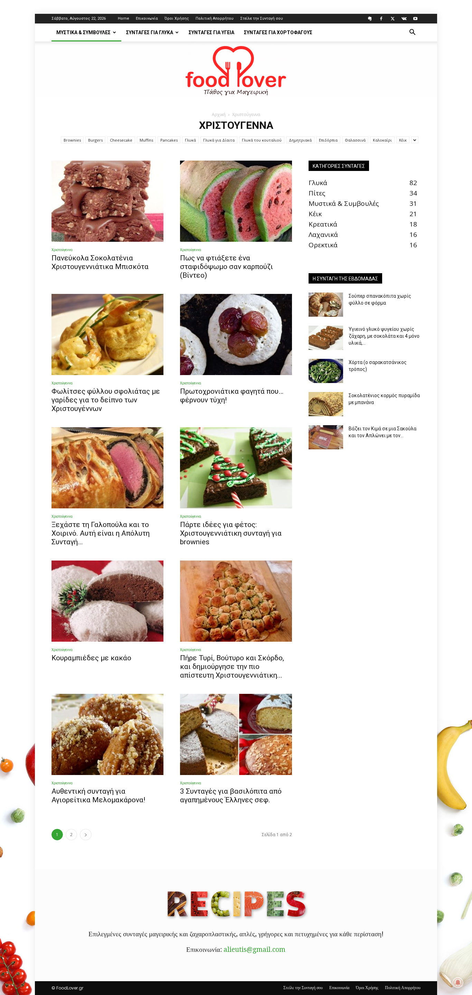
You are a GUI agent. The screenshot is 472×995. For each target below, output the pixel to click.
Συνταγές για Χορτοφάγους (278, 32)
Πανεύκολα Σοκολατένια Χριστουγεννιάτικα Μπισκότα (100, 262)
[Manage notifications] (457, 982)
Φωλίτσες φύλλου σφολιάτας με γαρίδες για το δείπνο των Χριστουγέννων (105, 400)
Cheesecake (121, 140)
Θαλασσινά (355, 140)
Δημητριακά (300, 140)
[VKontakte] (404, 18)
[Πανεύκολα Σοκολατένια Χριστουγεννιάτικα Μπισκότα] (107, 201)
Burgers (95, 140)
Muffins (146, 140)
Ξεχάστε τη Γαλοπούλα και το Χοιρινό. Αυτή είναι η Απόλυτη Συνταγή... (100, 533)
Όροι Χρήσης (176, 18)
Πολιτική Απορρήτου (215, 18)
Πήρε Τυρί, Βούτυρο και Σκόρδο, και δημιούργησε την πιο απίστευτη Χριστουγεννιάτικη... (232, 666)
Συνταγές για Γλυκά (149, 32)
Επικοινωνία (147, 18)
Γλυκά (190, 140)
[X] (392, 18)
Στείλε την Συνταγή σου (261, 18)
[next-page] (86, 834)
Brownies (72, 140)
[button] (412, 32)
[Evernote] (370, 18)
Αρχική (219, 114)
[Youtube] (415, 18)
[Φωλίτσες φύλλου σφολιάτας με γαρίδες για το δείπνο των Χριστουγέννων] (107, 334)
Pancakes (169, 140)
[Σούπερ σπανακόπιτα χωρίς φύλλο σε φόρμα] (326, 305)
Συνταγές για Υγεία (211, 32)
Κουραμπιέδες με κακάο (91, 658)
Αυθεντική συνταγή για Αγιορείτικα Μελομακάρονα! (98, 795)
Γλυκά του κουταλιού (262, 140)
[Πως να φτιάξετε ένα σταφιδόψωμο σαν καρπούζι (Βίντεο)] (236, 201)
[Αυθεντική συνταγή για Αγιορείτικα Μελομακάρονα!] (107, 734)
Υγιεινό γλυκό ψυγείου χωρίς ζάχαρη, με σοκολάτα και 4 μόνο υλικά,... (384, 336)
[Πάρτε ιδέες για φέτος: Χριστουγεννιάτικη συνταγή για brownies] (236, 467)
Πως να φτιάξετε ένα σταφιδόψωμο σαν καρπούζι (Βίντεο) (226, 266)
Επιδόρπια (328, 140)
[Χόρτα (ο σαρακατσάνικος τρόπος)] (326, 371)
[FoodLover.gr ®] (236, 69)
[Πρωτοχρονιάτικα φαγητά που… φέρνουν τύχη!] (236, 334)
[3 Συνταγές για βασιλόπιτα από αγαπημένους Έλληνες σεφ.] (236, 734)
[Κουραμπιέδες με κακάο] (107, 601)
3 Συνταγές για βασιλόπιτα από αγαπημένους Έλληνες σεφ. (231, 795)
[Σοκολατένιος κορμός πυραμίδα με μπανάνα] (326, 404)
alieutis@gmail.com (254, 950)
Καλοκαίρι (382, 140)
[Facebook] (381, 18)
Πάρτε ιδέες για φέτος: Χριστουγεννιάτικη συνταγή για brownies (231, 533)
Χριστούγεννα (62, 250)
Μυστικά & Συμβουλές (83, 32)
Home (123, 18)
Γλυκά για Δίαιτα (219, 140)
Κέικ (403, 140)
